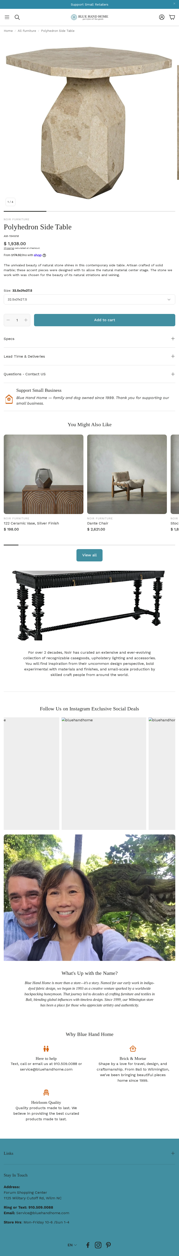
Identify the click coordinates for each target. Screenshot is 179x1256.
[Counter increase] (26, 320)
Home (8, 31)
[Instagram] (98, 1245)
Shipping (9, 248)
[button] (7, 17)
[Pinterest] (108, 1245)
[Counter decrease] (8, 320)
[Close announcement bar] (174, 3)
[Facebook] (88, 1245)
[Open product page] (43, 474)
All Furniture (27, 31)
